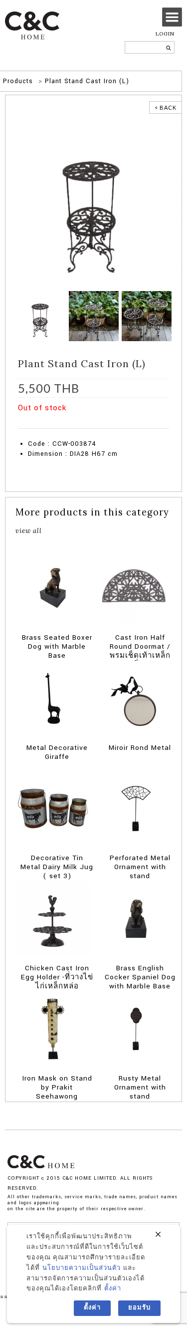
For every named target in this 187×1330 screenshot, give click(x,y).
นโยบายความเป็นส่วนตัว (81, 1268)
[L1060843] (146, 315)
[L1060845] (93, 315)
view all (28, 530)
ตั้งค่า (112, 1288)
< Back (166, 107)
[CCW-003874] (93, 202)
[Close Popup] (158, 1234)
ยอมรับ (139, 1307)
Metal (52, 423)
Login (165, 34)
